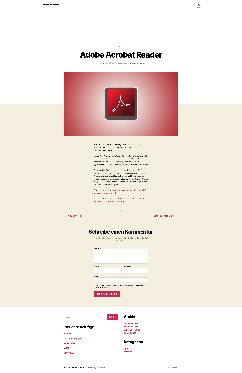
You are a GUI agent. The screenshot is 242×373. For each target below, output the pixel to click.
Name (96, 267)
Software (128, 351)
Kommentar (98, 248)
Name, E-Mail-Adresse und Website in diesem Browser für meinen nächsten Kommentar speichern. (119, 286)
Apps (121, 46)
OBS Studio (69, 353)
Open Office (70, 343)
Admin (104, 63)
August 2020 (130, 333)
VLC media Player (72, 338)
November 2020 (131, 326)
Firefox (67, 333)
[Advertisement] (121, 31)
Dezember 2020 (131, 323)
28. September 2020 (119, 63)
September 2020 (132, 330)
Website (96, 276)
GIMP (66, 348)
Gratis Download (50, 5)
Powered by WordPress (96, 368)
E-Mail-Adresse (128, 267)
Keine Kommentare (138, 63)
